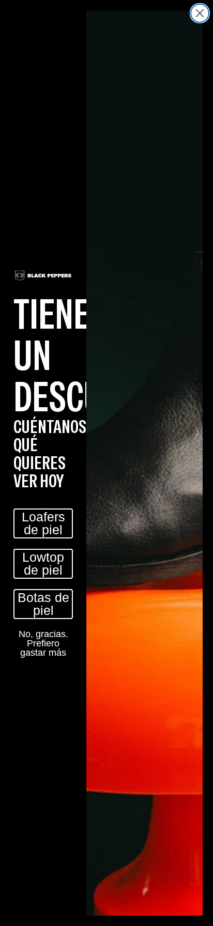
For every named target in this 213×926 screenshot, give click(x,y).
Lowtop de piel (43, 563)
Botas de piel (43, 604)
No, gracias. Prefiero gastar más (43, 643)
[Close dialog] (200, 13)
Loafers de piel (43, 523)
